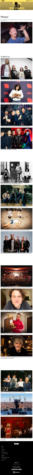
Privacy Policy (3, 449)
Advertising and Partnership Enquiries (6, 457)
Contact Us (3, 460)
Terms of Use (3, 450)
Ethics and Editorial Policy (4, 452)
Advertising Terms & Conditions (5, 453)
